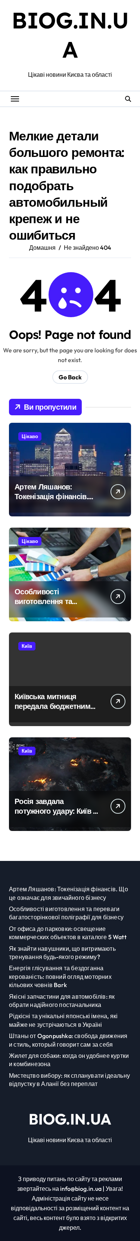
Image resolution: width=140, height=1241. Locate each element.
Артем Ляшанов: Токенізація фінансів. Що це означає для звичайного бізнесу (51, 501)
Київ (27, 646)
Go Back (70, 377)
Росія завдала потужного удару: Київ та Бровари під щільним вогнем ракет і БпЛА (57, 816)
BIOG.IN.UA (70, 1119)
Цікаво (30, 436)
